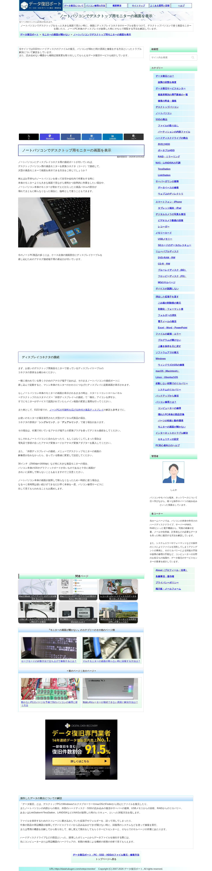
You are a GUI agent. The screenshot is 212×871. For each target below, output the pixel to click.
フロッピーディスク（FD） (172, 276)
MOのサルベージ (166, 282)
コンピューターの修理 (169, 408)
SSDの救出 (161, 119)
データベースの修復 (168, 187)
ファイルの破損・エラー (168, 334)
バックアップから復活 (167, 396)
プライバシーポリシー (167, 582)
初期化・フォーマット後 (170, 309)
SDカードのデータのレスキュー (174, 245)
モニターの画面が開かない (172, 427)
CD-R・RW (164, 264)
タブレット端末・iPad (169, 208)
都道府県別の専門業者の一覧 (173, 94)
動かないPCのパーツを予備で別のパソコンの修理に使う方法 (49, 704)
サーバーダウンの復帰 (167, 181)
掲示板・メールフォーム (168, 589)
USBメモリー (165, 239)
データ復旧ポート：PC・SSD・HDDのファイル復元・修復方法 (106, 855)
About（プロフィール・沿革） (172, 570)
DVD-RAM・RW (166, 257)
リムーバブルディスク (167, 251)
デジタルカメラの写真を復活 (171, 214)
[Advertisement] (81, 94)
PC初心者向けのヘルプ (168, 445)
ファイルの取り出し (168, 125)
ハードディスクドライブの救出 (172, 138)
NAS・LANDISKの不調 (168, 163)
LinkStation (164, 175)
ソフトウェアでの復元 (167, 352)
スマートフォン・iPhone (169, 202)
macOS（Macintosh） (168, 371)
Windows (161, 358)
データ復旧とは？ (165, 76)
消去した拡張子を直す (167, 296)
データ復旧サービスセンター (171, 88)
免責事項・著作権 (165, 576)
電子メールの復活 (167, 321)
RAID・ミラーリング (169, 156)
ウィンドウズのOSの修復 (171, 365)
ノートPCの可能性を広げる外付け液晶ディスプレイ (76, 410)
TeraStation (164, 169)
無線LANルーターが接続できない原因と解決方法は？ (110, 702)
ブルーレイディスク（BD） (172, 270)
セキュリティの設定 (168, 439)
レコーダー (163, 226)
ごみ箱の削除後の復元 (169, 303)
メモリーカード (164, 233)
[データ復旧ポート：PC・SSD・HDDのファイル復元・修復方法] (41, 5)
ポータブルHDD (166, 150)
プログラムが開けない (169, 340)
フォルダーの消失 (167, 315)
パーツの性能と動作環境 (170, 420)
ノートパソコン (164, 113)
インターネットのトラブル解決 (172, 433)
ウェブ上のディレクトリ (170, 194)
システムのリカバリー (169, 389)
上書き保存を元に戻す (169, 346)
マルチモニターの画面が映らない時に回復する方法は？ (111, 661)
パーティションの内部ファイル (174, 132)
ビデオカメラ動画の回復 (170, 220)
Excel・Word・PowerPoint (172, 327)
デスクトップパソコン (167, 107)
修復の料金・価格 (167, 101)
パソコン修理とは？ (166, 402)
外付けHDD (164, 144)
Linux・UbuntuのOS (167, 377)
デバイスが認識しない (167, 288)
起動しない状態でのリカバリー (172, 383)
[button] (134, 137)
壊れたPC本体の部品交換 (171, 414)
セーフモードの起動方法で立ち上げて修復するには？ (49, 661)
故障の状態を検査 (167, 82)
